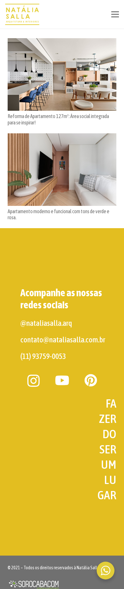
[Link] (22, 14)
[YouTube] (62, 380)
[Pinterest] (91, 380)
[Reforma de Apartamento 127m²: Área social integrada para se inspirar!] (62, 74)
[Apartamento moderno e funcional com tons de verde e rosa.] (62, 169)
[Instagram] (33, 381)
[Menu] (115, 14)
